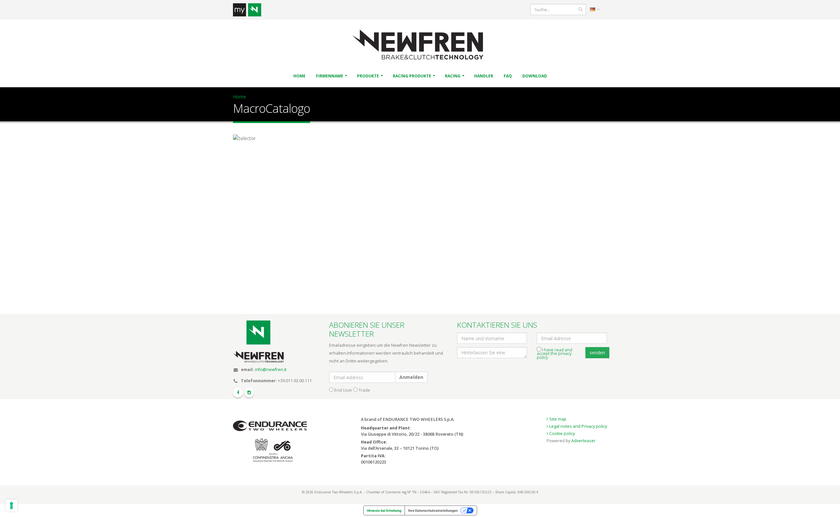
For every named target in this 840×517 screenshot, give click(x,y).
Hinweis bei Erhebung (384, 510)
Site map (557, 419)
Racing (452, 76)
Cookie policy (561, 433)
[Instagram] (249, 393)
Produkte (368, 76)
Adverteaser (583, 441)
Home (299, 76)
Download (534, 76)
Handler (483, 76)
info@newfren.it (270, 369)
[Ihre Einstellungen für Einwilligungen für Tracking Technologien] (11, 505)
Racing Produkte (412, 76)
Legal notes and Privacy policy (577, 426)
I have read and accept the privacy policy (554, 353)
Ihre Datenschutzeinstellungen (433, 510)
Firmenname (329, 76)
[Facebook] (238, 393)
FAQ (508, 76)
